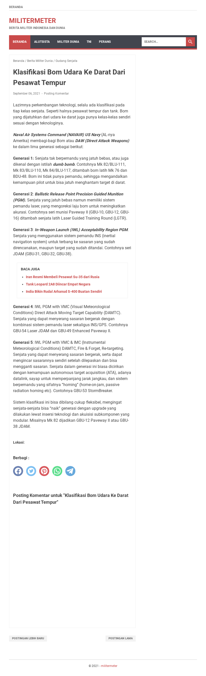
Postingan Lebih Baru (28, 638)
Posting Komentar (56, 93)
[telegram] (70, 471)
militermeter (32, 20)
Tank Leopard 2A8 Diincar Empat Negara (58, 284)
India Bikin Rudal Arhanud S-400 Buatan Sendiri (64, 291)
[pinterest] (44, 471)
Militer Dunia (68, 42)
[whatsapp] (57, 471)
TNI (89, 42)
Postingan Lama (121, 638)
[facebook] (18, 471)
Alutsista (42, 42)
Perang (105, 42)
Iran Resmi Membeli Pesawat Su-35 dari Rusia (62, 277)
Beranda (16, 7)
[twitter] (31, 471)
